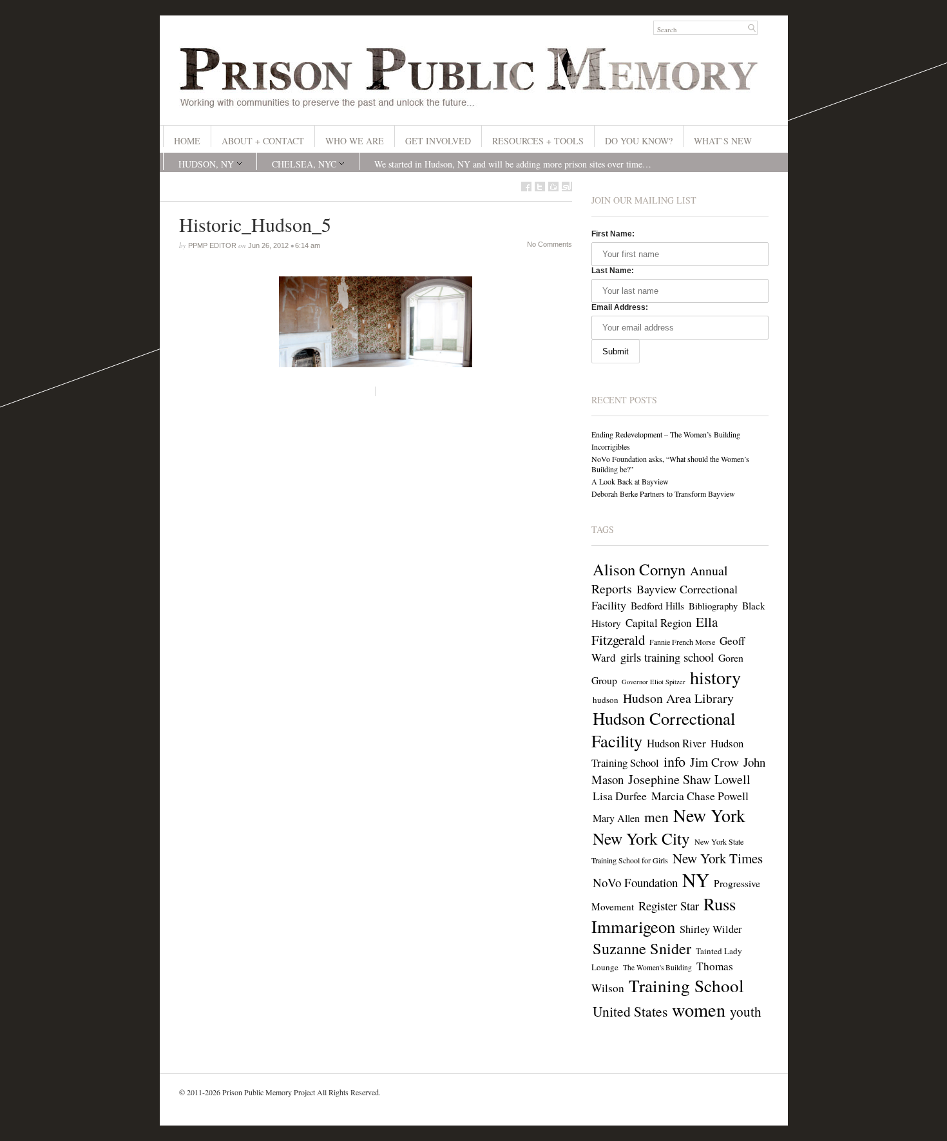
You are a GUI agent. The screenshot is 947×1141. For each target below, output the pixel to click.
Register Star (668, 905)
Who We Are (354, 141)
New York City (641, 838)
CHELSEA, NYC (304, 164)
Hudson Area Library (678, 698)
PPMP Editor (212, 245)
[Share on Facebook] (526, 186)
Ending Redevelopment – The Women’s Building (665, 434)
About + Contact (263, 141)
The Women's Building (657, 967)
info (674, 761)
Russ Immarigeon (663, 914)
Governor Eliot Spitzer (653, 681)
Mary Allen (616, 818)
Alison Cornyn (639, 569)
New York (709, 815)
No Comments (549, 244)
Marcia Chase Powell (700, 795)
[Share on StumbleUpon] (567, 186)
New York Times (718, 858)
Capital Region (658, 622)
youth (745, 1011)
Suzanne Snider (642, 948)
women (698, 1009)
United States (630, 1011)
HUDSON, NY (206, 164)
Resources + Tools (538, 141)
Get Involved (438, 141)
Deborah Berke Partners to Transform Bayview (663, 493)
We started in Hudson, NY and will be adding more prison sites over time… (512, 164)
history (715, 677)
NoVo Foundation (635, 882)
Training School (686, 985)
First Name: (613, 233)
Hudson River (676, 743)
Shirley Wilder (710, 929)
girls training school (667, 657)
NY (695, 879)
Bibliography (713, 606)
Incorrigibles (610, 446)
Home (187, 141)
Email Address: (619, 307)
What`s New (723, 141)
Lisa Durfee (620, 795)
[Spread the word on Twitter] (540, 186)
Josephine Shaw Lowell (689, 779)
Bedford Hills (657, 605)
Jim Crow (714, 762)
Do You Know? (639, 141)
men (656, 816)
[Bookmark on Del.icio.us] (553, 186)
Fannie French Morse (682, 642)
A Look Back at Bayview (630, 481)
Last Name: (612, 270)
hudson (605, 699)
